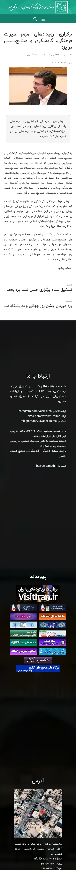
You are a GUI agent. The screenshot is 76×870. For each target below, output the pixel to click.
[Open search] (35, 19)
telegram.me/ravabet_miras (39, 421)
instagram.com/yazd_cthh (35, 411)
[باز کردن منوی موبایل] (43, 19)
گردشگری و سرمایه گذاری (38, 54)
